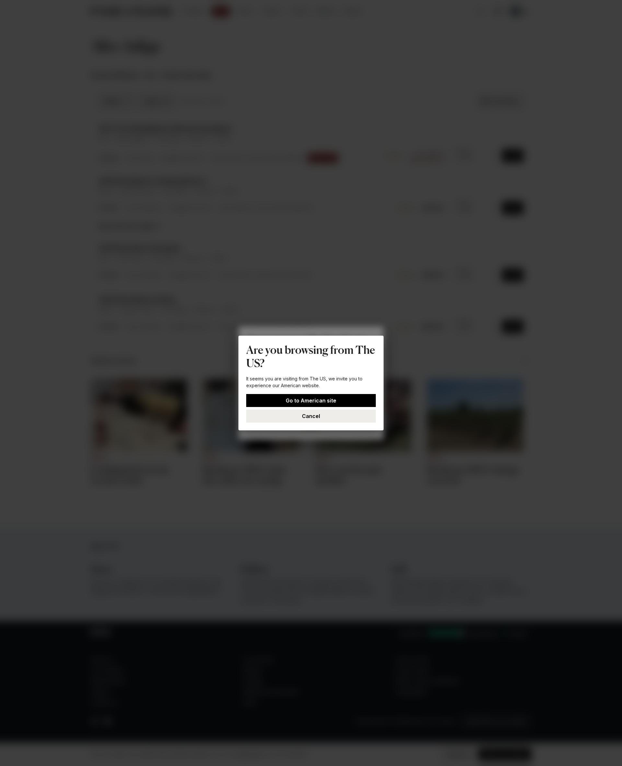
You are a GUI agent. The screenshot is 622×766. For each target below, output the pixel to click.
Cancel (311, 416)
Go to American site (311, 400)
